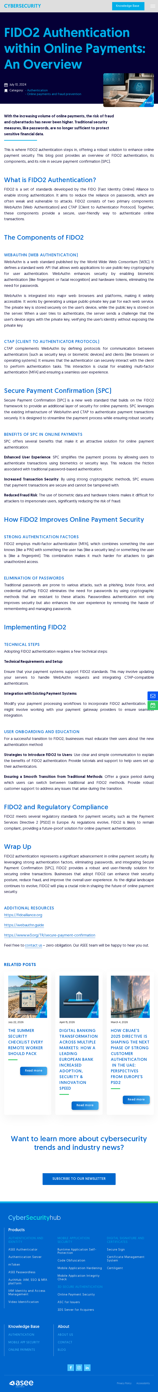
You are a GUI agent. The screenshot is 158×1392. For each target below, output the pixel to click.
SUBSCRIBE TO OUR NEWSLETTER (79, 1179)
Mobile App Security (24, 1342)
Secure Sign (116, 1249)
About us (65, 1335)
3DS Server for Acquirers (76, 1310)
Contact (65, 1342)
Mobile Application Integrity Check (79, 1277)
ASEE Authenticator (22, 1249)
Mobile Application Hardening (80, 1268)
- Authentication (36, 90)
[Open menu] (153, 6)
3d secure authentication (80, 1287)
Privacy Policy (124, 1383)
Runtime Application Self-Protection (77, 1251)
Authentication (21, 1335)
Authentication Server (25, 1257)
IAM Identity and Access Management (26, 1293)
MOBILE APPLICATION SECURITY (74, 1240)
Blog (62, 1350)
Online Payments (21, 1350)
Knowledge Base (127, 6)
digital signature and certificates (125, 1240)
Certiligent (115, 1268)
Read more (33, 1070)
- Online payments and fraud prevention (53, 94)
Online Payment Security (76, 1294)
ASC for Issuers (69, 1302)
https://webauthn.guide (24, 925)
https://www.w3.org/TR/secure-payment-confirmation (49, 935)
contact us (33, 946)
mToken (14, 1264)
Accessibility (143, 1383)
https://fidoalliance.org (23, 915)
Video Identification (23, 1302)
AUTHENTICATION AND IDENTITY (25, 1240)
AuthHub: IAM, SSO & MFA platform (27, 1282)
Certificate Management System (126, 1259)
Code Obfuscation (71, 1260)
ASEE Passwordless (21, 1272)
